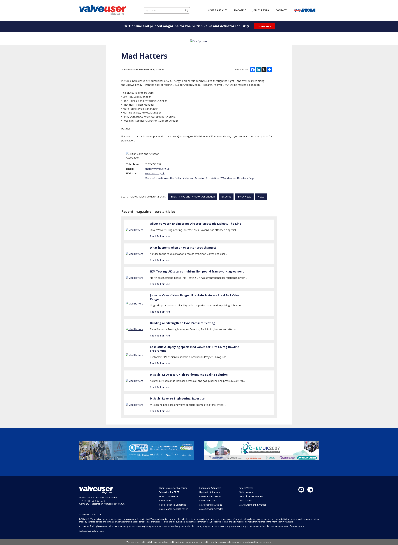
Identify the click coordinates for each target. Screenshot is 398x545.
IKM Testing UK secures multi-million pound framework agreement (197, 271)
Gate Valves (245, 500)
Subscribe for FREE (169, 492)
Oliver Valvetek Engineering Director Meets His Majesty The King (195, 223)
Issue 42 (226, 196)
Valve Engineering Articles (252, 504)
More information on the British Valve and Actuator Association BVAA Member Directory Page (200, 178)
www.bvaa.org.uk (154, 173)
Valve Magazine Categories (173, 508)
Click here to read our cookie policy (164, 542)
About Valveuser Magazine (173, 487)
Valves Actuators (208, 500)
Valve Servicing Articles (211, 508)
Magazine (240, 10)
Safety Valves (246, 487)
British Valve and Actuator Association (193, 196)
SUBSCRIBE (264, 26)
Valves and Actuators (210, 496)
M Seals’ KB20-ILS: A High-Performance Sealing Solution (189, 374)
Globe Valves (246, 492)
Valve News (165, 500)
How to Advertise (168, 496)
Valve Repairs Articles (210, 504)
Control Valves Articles (251, 496)
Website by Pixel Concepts (91, 531)
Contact (281, 10)
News (261, 196)
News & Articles (217, 10)
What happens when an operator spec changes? (183, 247)
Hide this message (263, 542)
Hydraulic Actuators (209, 492)
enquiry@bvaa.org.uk (157, 168)
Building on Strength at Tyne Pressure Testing (182, 323)
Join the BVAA (261, 10)
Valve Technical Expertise (172, 504)
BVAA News (244, 196)
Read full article (160, 236)
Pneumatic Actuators (210, 487)
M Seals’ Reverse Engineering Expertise (177, 398)
